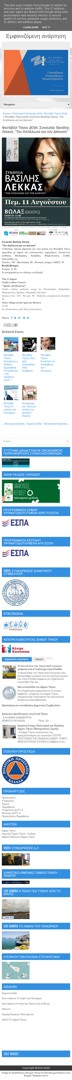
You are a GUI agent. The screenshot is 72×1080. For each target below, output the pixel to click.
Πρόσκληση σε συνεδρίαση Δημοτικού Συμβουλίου (31, 705)
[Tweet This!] (15, 317)
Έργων (5, 804)
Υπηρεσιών (8, 800)
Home (6, 113)
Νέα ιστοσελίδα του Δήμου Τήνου (37, 687)
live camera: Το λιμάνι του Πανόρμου (22, 998)
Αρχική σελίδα (34, 423)
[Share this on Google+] (19, 317)
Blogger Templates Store (36, 1075)
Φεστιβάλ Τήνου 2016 (55, 113)
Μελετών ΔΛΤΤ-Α (11, 813)
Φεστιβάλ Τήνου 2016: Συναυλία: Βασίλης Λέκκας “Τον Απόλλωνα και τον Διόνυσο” (36, 130)
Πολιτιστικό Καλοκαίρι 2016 (27, 113)
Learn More (30, 27)
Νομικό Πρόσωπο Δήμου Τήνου (18, 836)
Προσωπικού (9, 797)
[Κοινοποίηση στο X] (12, 325)
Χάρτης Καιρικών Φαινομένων (18, 1014)
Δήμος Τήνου (9, 830)
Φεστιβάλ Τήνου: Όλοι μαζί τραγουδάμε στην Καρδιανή (28, 363)
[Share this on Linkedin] (28, 317)
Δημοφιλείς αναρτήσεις (17, 659)
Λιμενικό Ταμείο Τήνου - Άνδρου (19, 833)
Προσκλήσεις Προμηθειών (15, 816)
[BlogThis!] (9, 325)
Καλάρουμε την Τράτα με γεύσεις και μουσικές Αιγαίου (29, 409)
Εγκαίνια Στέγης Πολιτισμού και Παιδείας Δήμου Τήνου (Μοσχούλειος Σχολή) (41, 727)
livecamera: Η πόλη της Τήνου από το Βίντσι (26, 1003)
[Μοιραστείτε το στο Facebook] (16, 325)
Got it (46, 27)
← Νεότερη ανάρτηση (13, 423)
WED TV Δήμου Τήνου (14, 1019)
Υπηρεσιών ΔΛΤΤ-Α (12, 810)
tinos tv (6, 1009)
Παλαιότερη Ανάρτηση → (57, 423)
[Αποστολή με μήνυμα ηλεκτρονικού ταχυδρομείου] (5, 325)
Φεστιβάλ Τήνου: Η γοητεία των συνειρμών (10, 408)
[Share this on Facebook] (11, 317)
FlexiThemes (18, 1073)
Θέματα (39, 659)
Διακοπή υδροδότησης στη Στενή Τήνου (25, 714)
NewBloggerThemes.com (57, 1073)
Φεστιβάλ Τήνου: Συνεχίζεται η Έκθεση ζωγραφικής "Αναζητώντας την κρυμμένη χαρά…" (11, 367)
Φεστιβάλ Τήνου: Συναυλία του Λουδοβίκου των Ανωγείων (48, 363)
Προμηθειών (8, 807)
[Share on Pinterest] (24, 317)
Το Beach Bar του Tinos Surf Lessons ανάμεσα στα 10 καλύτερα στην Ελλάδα (40, 668)
